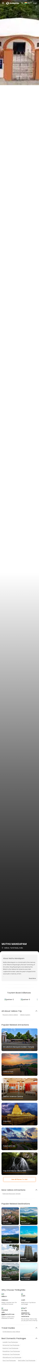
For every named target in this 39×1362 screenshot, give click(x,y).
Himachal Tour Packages (11, 1345)
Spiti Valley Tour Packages (26, 1360)
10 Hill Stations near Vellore (11, 1332)
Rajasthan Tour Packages (11, 1351)
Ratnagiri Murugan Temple (11, 1194)
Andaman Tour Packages (11, 1354)
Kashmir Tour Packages (10, 1348)
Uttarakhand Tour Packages (12, 1357)
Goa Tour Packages (9, 1360)
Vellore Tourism (25, 1015)
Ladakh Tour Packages (10, 1342)
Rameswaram (25, 1278)
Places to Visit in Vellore (10, 1015)
